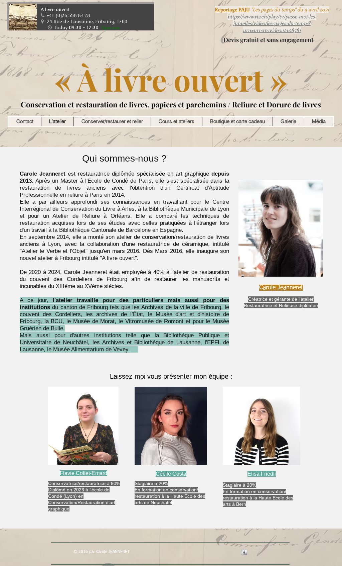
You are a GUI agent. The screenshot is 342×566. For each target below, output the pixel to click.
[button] (112, 121)
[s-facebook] (244, 552)
